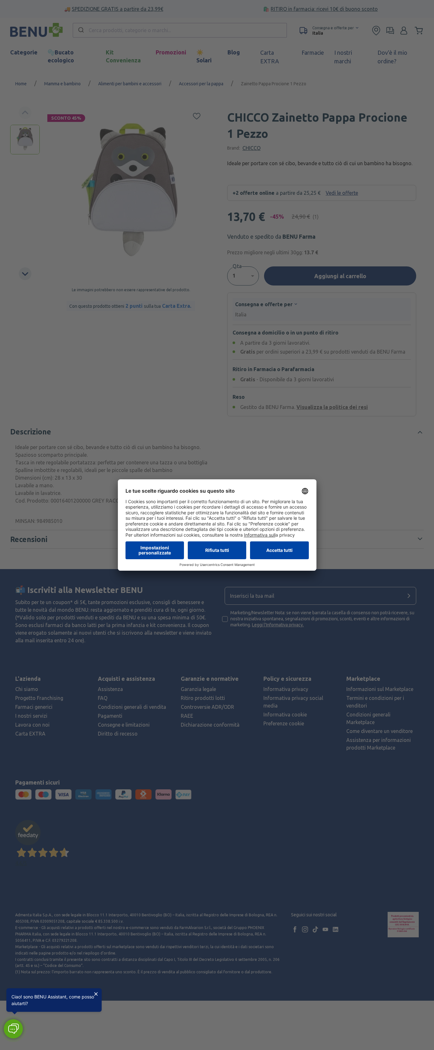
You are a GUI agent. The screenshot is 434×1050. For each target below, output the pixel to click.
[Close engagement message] (96, 994)
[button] (13, 1029)
